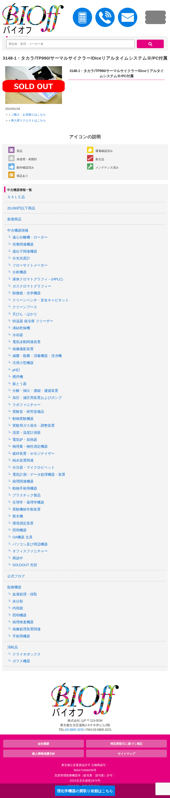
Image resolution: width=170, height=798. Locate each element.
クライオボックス (26, 654)
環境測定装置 (23, 523)
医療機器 (14, 587)
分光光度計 (21, 258)
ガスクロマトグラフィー (31, 286)
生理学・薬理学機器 (28, 502)
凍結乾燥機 (21, 328)
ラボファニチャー (26, 405)
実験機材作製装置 (26, 509)
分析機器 (19, 272)
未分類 (17, 601)
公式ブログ (16, 576)
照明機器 (19, 530)
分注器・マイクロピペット (33, 467)
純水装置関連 (23, 460)
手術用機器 (21, 636)
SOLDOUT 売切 (24, 565)
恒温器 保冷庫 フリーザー (32, 321)
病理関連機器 (23, 481)
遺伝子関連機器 (24, 251)
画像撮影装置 (23, 349)
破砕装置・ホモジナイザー (33, 454)
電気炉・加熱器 (24, 440)
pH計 (16, 370)
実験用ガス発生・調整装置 (33, 426)
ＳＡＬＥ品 (16, 197)
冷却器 (17, 335)
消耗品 (12, 647)
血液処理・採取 (24, 594)
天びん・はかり (24, 314)
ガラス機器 (21, 661)
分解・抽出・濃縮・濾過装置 (35, 391)
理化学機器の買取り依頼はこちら (85, 791)
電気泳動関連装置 (26, 342)
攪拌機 (17, 377)
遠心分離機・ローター (30, 237)
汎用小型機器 (23, 363)
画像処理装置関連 (26, 629)
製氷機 (17, 516)
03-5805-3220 (74, 729)
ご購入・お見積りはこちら (28, 114)
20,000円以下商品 (21, 208)
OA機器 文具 (22, 537)
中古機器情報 (17, 230)
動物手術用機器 (24, 488)
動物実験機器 (23, 419)
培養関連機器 (23, 244)
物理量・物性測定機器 (30, 446)
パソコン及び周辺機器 (30, 544)
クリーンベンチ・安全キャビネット (40, 300)
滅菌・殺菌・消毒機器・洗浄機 (37, 356)
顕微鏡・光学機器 (26, 293)
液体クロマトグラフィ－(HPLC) (37, 279)
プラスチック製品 (26, 495)
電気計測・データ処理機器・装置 (38, 475)
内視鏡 (17, 608)
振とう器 (19, 384)
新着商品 (14, 219)
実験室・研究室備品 (28, 412)
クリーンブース (24, 307)
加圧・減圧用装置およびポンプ (37, 398)
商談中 (17, 558)
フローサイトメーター (30, 265)
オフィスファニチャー (30, 551)
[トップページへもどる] (32, 19)
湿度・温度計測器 (26, 433)
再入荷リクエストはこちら (28, 120)
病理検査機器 (23, 622)
